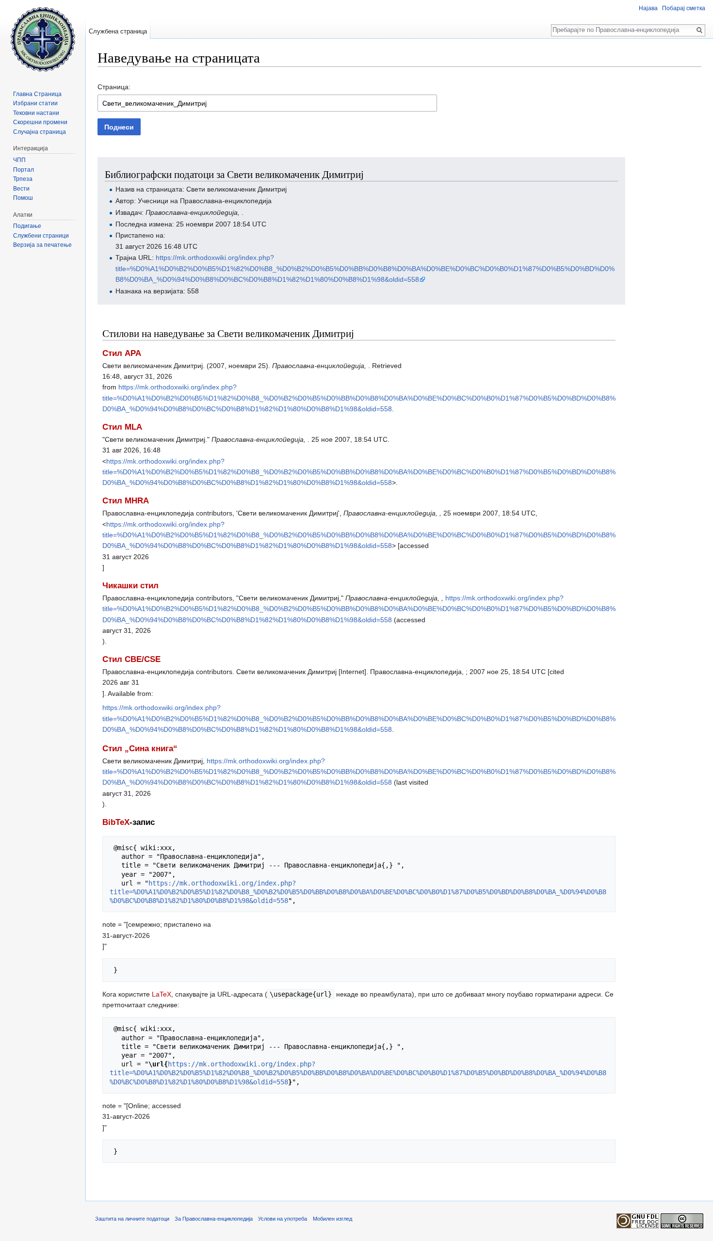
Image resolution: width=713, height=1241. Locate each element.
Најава (648, 8)
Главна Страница (37, 94)
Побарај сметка (683, 8)
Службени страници (41, 235)
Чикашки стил (130, 585)
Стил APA (121, 353)
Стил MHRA (125, 500)
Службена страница (118, 31)
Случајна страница (39, 132)
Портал (23, 169)
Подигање (27, 226)
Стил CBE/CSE (131, 659)
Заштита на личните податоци (132, 1219)
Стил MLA (122, 427)
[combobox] (267, 103)
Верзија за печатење (42, 245)
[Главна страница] (42, 39)
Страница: (113, 87)
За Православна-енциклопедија (214, 1219)
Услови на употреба (282, 1219)
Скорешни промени (40, 122)
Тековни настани (36, 113)
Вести (21, 188)
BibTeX (116, 822)
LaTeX (161, 994)
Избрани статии (35, 103)
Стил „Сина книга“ (140, 748)
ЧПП (19, 160)
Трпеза (22, 179)
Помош (23, 197)
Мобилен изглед (332, 1219)
